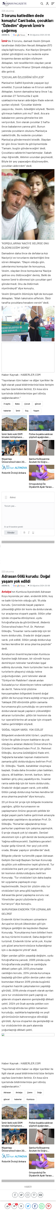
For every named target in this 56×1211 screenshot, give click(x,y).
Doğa (39, 1092)
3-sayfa (7, 404)
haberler (7, 410)
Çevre (29, 1092)
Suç (26, 410)
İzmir (18, 410)
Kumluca (30, 1099)
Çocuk (27, 404)
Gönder (11, 532)
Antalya (19, 1092)
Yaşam (36, 410)
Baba (17, 404)
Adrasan (7, 1092)
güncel (38, 404)
